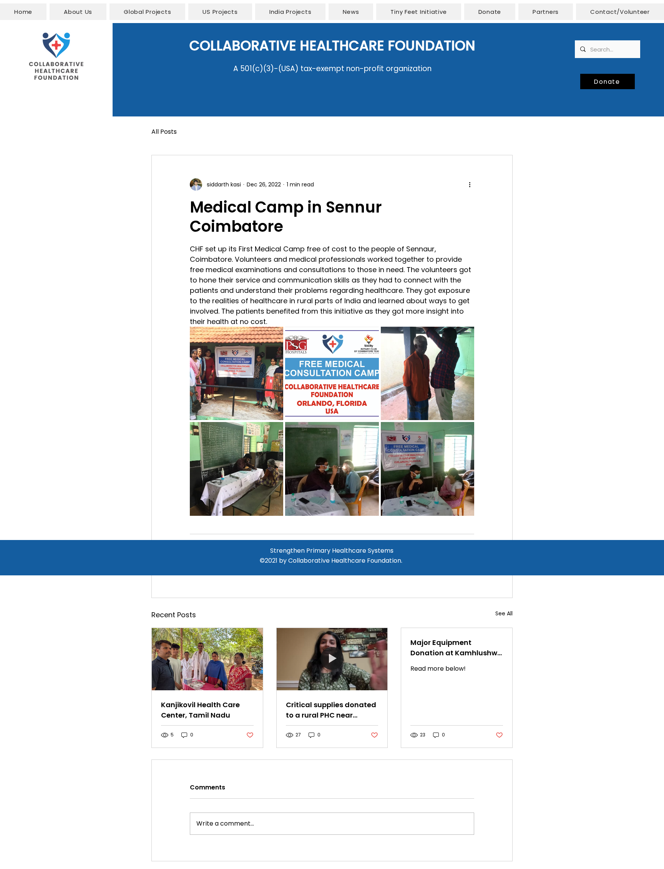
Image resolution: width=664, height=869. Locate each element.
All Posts (164, 131)
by (283, 560)
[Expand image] (236, 373)
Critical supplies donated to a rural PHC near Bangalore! (331, 710)
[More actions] (469, 184)
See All (504, 613)
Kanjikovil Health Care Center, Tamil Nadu (200, 710)
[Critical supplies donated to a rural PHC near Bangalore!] (332, 659)
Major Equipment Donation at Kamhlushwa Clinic (456, 648)
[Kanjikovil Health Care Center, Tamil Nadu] (207, 659)
